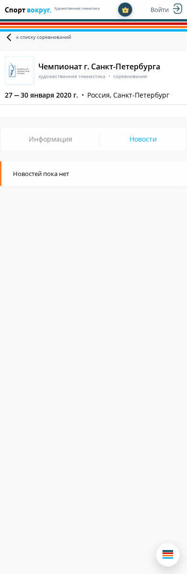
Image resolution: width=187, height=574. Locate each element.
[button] (167, 554)
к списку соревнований (43, 36)
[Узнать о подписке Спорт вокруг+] (125, 9)
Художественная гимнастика (77, 8)
